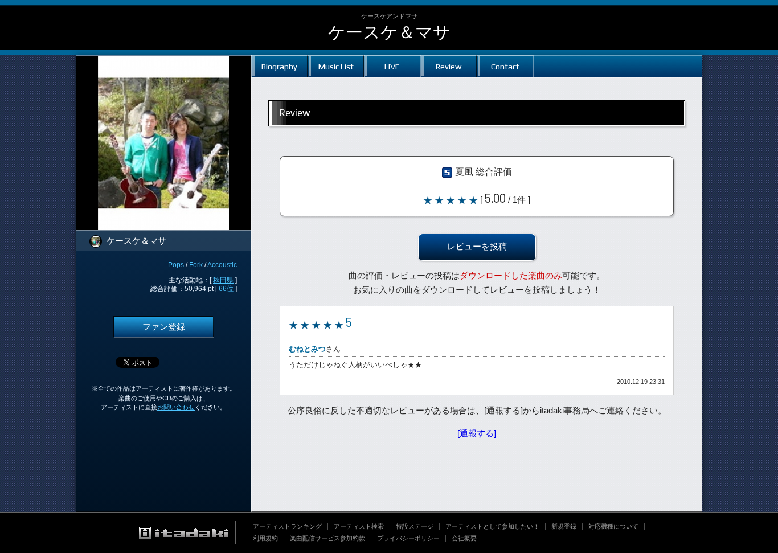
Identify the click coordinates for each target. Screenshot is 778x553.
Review (448, 66)
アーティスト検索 (359, 526)
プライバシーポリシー (408, 538)
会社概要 (464, 538)
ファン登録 (163, 326)
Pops (176, 265)
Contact (505, 66)
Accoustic (222, 265)
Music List (336, 66)
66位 (226, 289)
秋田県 (223, 280)
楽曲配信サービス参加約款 (327, 538)
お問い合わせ (176, 407)
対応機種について (613, 526)
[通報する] (476, 433)
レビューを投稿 (477, 246)
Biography (279, 66)
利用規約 (265, 538)
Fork (196, 265)
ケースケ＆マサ (389, 32)
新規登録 (563, 526)
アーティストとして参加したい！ (492, 526)
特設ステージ (414, 526)
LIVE (392, 66)
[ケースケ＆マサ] (163, 62)
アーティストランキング (287, 526)
